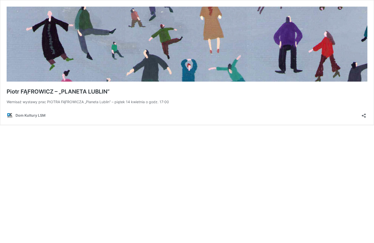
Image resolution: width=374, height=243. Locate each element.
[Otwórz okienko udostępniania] (363, 114)
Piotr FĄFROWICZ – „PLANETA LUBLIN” (58, 91)
